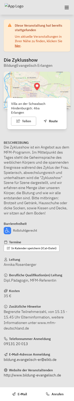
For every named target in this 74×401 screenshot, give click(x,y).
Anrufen (57, 394)
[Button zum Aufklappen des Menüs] (66, 7)
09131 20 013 (16, 343)
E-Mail (22, 394)
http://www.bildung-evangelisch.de (32, 375)
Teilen (26, 121)
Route (53, 121)
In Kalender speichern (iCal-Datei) (34, 248)
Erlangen (17, 112)
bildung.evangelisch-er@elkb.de (30, 359)
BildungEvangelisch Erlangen (28, 65)
